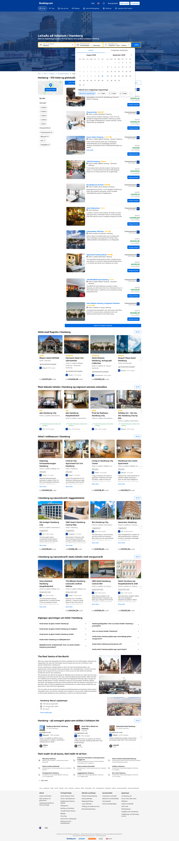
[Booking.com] (46, 3)
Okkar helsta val (73, 82)
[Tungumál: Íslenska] (98, 3)
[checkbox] (102, 63)
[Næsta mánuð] (131, 55)
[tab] (91, 50)
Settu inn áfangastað (48, 44)
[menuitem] (42, 8)
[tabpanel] (105, 74)
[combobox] (56, 45)
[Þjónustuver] (104, 3)
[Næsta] (132, 93)
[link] (50, 107)
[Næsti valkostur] (141, 358)
